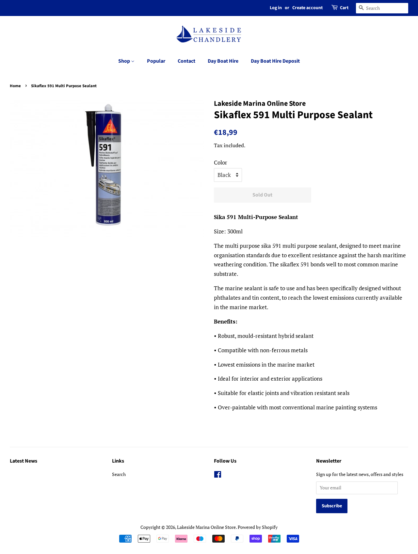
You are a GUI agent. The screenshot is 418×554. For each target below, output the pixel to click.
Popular (156, 61)
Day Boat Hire (223, 61)
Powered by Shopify (258, 527)
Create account (307, 8)
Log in (276, 8)
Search (119, 474)
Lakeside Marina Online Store (206, 527)
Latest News (23, 461)
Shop (124, 61)
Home (15, 86)
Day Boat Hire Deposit (275, 61)
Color (220, 162)
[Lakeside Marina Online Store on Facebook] (217, 475)
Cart (344, 8)
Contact (186, 61)
